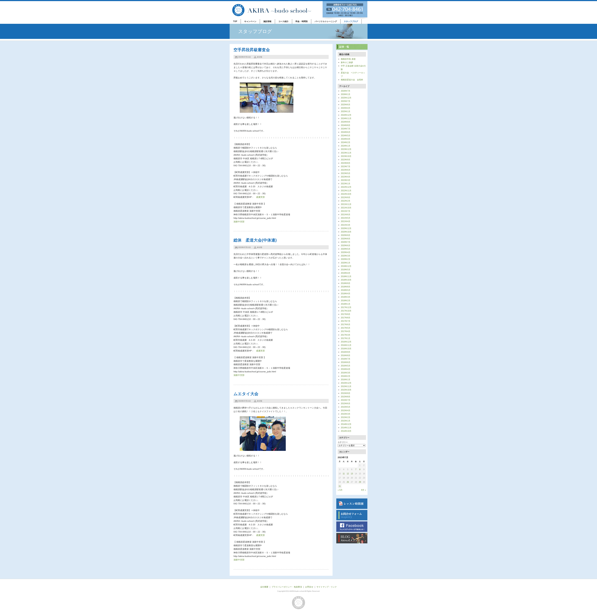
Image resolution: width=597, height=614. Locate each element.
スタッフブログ (351, 21)
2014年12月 (346, 424)
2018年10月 (346, 280)
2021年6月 (345, 214)
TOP (235, 21)
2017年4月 (345, 331)
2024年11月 (346, 118)
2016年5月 (345, 366)
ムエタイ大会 (246, 393)
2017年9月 (345, 314)
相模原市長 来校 (348, 59)
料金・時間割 (302, 21)
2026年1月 (345, 94)
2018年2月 (345, 300)
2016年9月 (345, 352)
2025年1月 (345, 111)
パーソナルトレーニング (326, 21)
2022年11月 (346, 190)
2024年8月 (345, 125)
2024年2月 (345, 142)
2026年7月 (345, 91)
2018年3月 (345, 297)
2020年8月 (345, 238)
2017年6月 (345, 324)
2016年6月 (345, 362)
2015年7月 (345, 400)
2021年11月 (346, 204)
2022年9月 (345, 197)
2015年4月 (345, 410)
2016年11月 (346, 345)
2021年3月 (345, 225)
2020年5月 (345, 249)
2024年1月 (345, 146)
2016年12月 (346, 342)
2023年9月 (345, 159)
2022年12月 (346, 187)
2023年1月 (345, 183)
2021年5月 (345, 218)
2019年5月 (345, 269)
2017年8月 (345, 317)
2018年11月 (346, 276)
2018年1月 (345, 304)
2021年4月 (345, 221)
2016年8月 (345, 355)
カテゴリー (343, 442)
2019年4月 (345, 273)
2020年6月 (345, 245)
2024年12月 (346, 115)
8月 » (363, 490)
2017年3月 (345, 335)
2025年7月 (345, 101)
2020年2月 (345, 259)
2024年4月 (345, 139)
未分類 (259, 57)
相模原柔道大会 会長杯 (352, 80)
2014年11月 (346, 427)
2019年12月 (346, 266)
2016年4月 (345, 369)
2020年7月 (345, 242)
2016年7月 (345, 359)
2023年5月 (345, 173)
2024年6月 (345, 132)
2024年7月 (345, 129)
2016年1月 (345, 379)
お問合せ (309, 587)
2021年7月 (345, 211)
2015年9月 (345, 393)
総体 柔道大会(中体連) (255, 240)
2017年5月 (345, 328)
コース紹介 (283, 21)
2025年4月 (345, 108)
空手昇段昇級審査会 (252, 49)
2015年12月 (346, 383)
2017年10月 (346, 311)
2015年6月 (345, 403)
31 (340, 486)
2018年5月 (345, 290)
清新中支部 (239, 221)
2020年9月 (345, 235)
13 (352, 473)
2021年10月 (346, 208)
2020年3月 (345, 256)
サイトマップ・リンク (327, 587)
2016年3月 (345, 373)
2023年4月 (345, 177)
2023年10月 (346, 156)
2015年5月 (345, 407)
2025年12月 (346, 98)
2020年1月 (345, 263)
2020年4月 (345, 252)
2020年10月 (346, 232)
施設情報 (267, 21)
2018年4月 (345, 293)
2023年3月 (345, 180)
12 (348, 473)
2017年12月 (346, 307)
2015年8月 (345, 396)
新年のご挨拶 (347, 62)
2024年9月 (345, 122)
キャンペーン (250, 21)
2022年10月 (346, 194)
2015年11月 (346, 386)
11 (344, 473)
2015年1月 (345, 421)
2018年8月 (345, 287)
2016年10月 (346, 348)
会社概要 (264, 587)
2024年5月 (345, 135)
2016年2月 (345, 376)
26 (348, 482)
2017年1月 (345, 338)
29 (360, 482)
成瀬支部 (260, 197)
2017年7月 (345, 321)
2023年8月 (345, 163)
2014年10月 (346, 431)
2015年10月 (346, 390)
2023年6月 (345, 170)
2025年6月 (345, 104)
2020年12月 (346, 228)
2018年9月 (345, 283)
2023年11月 (346, 153)
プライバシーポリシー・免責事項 (287, 587)
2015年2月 (345, 417)
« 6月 (340, 490)
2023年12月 (346, 149)
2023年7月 (345, 166)
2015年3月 (345, 414)
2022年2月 (345, 201)
